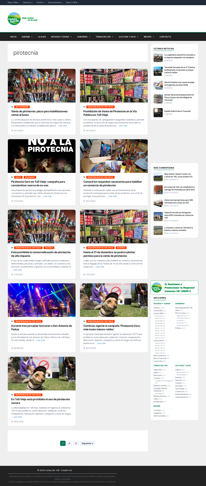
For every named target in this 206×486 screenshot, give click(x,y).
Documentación (54, 2)
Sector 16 (158, 343)
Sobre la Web (71, 2)
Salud (18, 177)
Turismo (178, 383)
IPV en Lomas (180, 313)
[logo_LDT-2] (174, 293)
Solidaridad (158, 401)
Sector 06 (158, 316)
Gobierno (82, 37)
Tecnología (179, 388)
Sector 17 (158, 345)
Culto (156, 399)
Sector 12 (158, 330)
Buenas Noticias (160, 396)
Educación (158, 375)
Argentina (157, 413)
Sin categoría (22, 107)
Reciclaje (158, 393)
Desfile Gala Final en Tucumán (177, 111)
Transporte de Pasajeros (164, 381)
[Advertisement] (174, 143)
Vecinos (157, 308)
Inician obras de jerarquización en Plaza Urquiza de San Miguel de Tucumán (179, 97)
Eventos (178, 377)
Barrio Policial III (160, 358)
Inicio (13, 37)
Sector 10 (158, 326)
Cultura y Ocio (127, 37)
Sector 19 (158, 350)
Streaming (180, 375)
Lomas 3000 (158, 313)
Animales (179, 386)
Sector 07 (158, 318)
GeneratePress (79, 470)
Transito (157, 378)
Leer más (62, 125)
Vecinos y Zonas (60, 37)
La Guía (42, 37)
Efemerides (181, 372)
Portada (49, 248)
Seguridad (30, 177)
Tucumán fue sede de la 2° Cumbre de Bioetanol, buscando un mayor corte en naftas (179, 69)
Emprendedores (181, 394)
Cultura (178, 370)
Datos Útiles (13, 2)
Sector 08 (158, 321)
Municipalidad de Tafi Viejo (100, 107)
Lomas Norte (159, 340)
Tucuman (157, 410)
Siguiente (87, 443)
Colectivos (27, 2)
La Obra (180, 320)
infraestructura (182, 318)
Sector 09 (158, 323)
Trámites (40, 2)
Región (147, 37)
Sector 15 (158, 338)
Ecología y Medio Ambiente (160, 389)
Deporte (178, 380)
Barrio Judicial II (160, 355)
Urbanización (182, 325)
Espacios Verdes (160, 385)
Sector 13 (158, 333)
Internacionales (160, 416)
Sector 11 (158, 328)
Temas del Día (103, 37)
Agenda (26, 37)
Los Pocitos (158, 361)
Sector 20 (158, 353)
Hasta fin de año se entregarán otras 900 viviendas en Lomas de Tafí (178, 215)
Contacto (165, 37)
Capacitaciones (181, 397)
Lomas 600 (158, 310)
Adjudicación (181, 316)
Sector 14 (158, 335)
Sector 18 (158, 348)
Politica (178, 328)
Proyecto (180, 323)
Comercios (179, 391)
